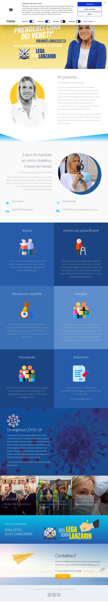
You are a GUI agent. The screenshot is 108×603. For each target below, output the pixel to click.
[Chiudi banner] (105, 2)
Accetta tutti (89, 4)
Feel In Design (59, 589)
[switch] (47, 21)
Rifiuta (90, 14)
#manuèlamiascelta (51, 41)
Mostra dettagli (88, 21)
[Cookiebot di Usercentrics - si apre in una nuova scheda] (11, 21)
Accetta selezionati (89, 9)
